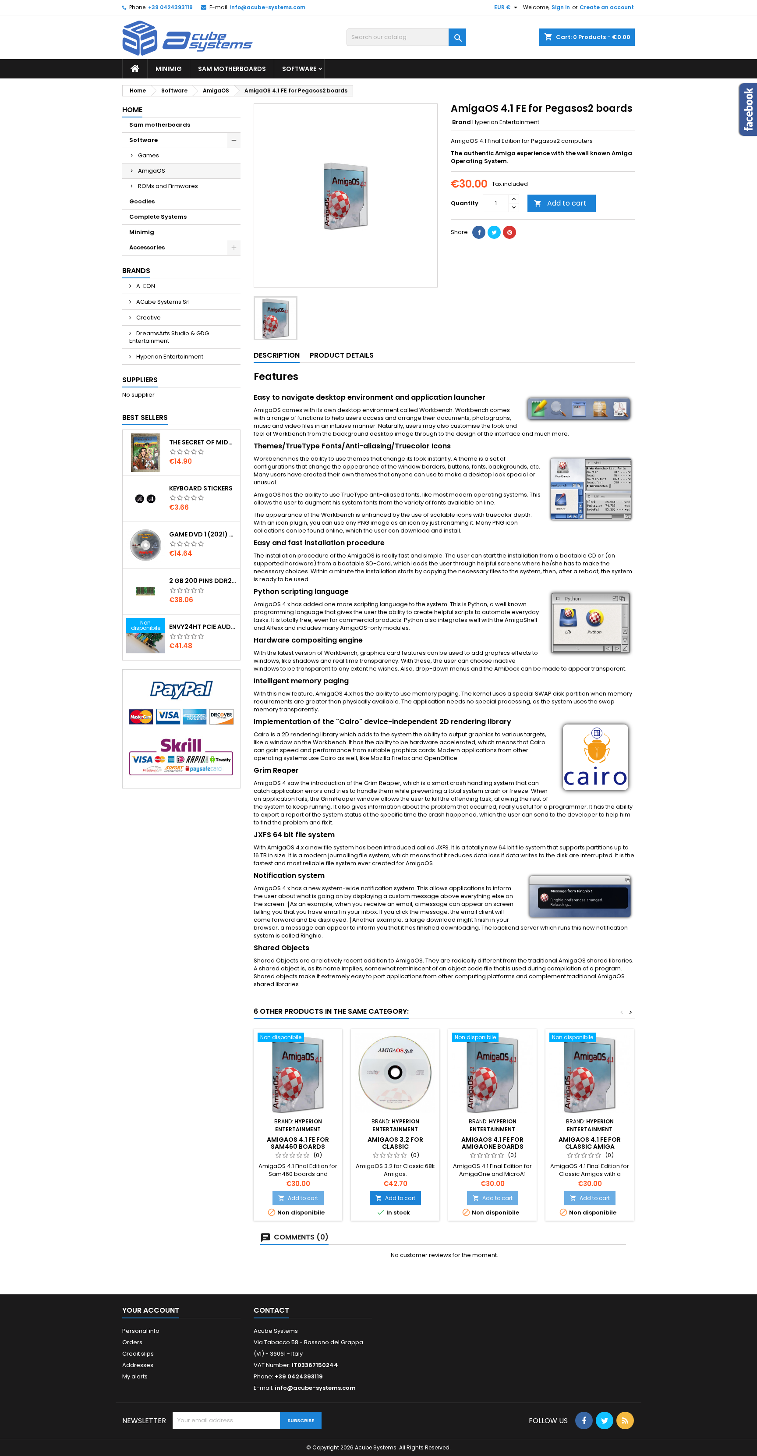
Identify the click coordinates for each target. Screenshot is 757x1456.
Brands (136, 271)
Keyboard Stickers (201, 488)
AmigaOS (151, 171)
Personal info (140, 1331)
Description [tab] (277, 355)
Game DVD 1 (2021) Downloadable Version (203, 534)
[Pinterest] (509, 232)
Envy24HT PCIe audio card (203, 626)
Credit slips (138, 1353)
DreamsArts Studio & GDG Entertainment (169, 337)
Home (132, 110)
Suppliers (140, 380)
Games (148, 155)
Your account (150, 1310)
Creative (148, 317)
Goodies (142, 201)
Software (299, 68)
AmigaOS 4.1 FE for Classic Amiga (590, 1143)
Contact (271, 1310)
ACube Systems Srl (162, 302)
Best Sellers (145, 417)
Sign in (561, 7)
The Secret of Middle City (203, 442)
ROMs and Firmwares (168, 186)
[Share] (478, 232)
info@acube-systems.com (267, 7)
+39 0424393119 (170, 7)
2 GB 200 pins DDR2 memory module (203, 580)
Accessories (147, 247)
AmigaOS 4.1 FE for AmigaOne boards (492, 1143)
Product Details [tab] (342, 355)
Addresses (137, 1365)
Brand (461, 122)
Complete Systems (158, 217)
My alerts (135, 1376)
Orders (132, 1342)
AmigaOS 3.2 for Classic (395, 1143)
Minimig (169, 68)
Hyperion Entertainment (169, 356)
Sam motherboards (232, 68)
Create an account (607, 7)
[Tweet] (494, 232)
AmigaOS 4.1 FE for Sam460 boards (298, 1143)
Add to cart (560, 203)
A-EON (145, 286)
